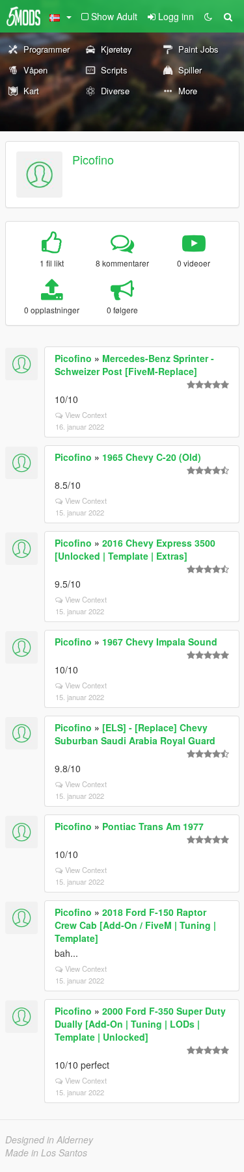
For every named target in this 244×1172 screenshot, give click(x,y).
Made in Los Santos (46, 1152)
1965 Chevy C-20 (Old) (151, 456)
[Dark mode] (208, 16)
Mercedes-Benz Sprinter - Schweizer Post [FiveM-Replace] (134, 365)
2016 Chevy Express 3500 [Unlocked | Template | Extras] (135, 549)
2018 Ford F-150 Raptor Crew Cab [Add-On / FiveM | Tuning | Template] (135, 924)
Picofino (93, 159)
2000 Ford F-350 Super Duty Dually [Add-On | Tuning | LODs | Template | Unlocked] (140, 1023)
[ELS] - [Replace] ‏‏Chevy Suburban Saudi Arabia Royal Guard (135, 734)
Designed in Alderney (49, 1139)
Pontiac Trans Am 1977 (153, 826)
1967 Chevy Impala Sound (159, 641)
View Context (86, 415)
